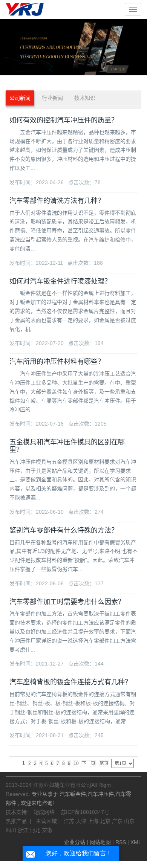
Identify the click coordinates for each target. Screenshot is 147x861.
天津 (82, 821)
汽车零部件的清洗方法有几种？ (56, 201)
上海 (94, 821)
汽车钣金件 (73, 794)
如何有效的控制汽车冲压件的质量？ (63, 120)
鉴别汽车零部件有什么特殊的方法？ (63, 530)
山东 (129, 821)
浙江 (24, 830)
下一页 (88, 763)
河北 (36, 830)
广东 (118, 821)
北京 (106, 821)
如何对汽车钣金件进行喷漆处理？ (60, 281)
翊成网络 (45, 812)
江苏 (70, 821)
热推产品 (16, 821)
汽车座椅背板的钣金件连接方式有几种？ (70, 682)
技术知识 (84, 98)
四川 (12, 830)
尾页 (104, 763)
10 (76, 763)
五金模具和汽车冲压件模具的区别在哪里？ (67, 445)
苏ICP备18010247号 (85, 812)
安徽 (47, 830)
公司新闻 (20, 98)
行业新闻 (52, 98)
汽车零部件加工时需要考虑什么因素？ (67, 602)
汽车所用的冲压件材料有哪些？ (56, 361)
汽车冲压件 (100, 794)
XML (135, 842)
